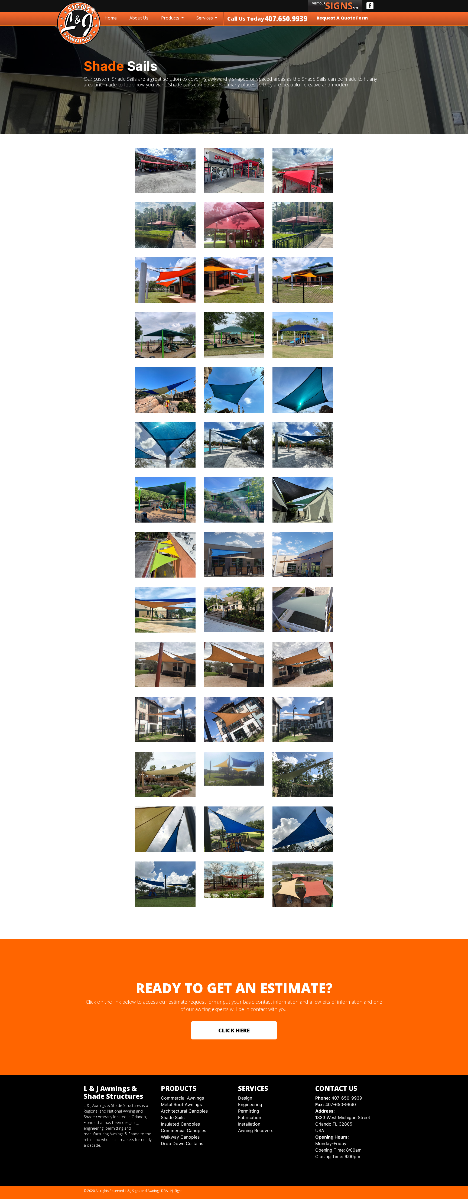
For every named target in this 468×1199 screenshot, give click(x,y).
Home (112, 18)
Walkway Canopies (180, 1137)
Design (245, 1098)
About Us (138, 18)
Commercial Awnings (182, 1098)
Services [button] (205, 18)
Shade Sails (172, 1117)
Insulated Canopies (180, 1124)
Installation (249, 1124)
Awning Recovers (255, 1130)
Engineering (250, 1104)
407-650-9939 (338, 1098)
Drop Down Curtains (182, 1143)
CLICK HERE (234, 1030)
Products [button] (170, 18)
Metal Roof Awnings (181, 1104)
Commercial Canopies (183, 1130)
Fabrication (249, 1117)
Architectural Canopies (184, 1111)
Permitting (248, 1111)
